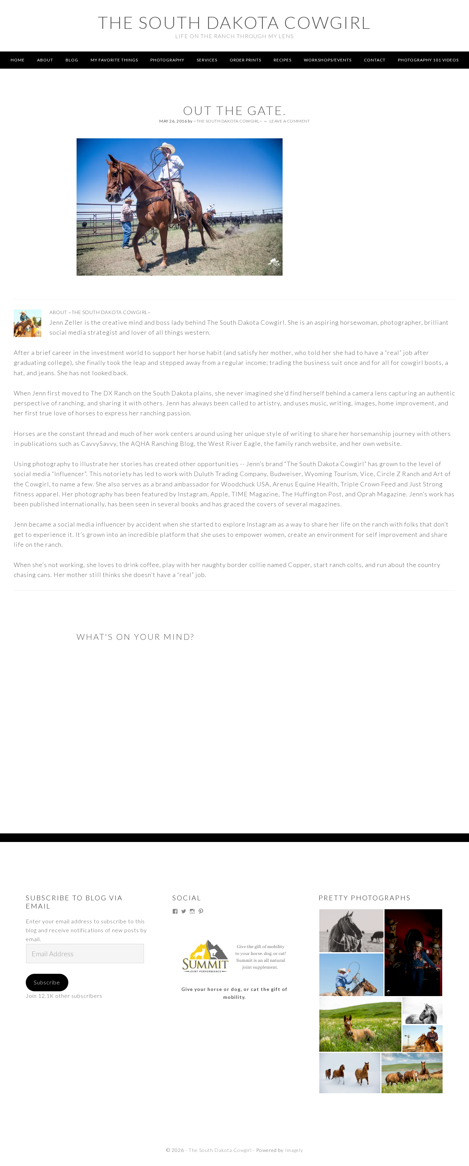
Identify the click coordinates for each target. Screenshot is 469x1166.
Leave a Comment (290, 121)
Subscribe (47, 982)
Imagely (294, 1150)
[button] (351, 931)
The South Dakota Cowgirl (234, 22)
